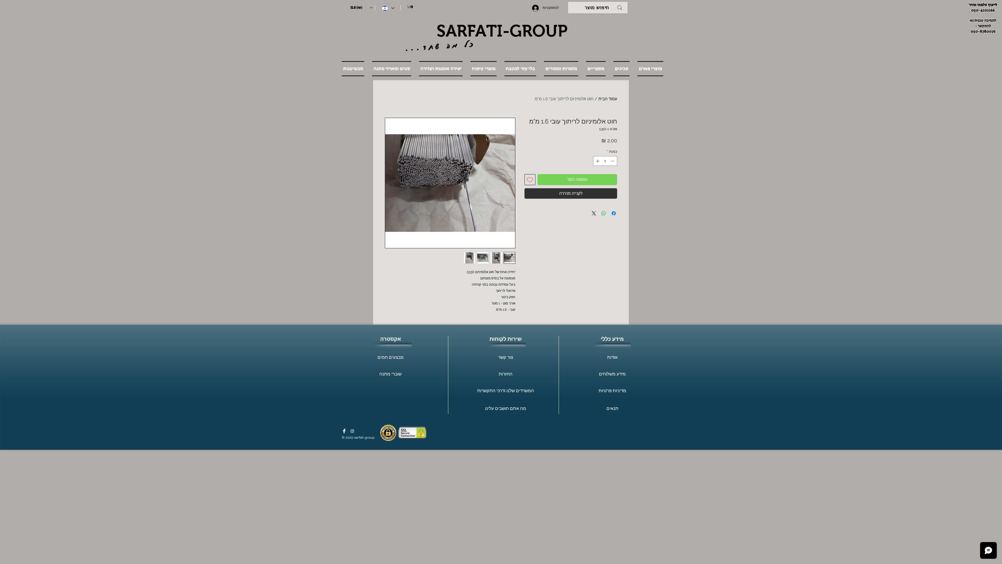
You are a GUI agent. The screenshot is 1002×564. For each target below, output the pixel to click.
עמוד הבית (607, 98)
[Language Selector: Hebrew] (388, 8)
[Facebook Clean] (344, 431)
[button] (361, 7)
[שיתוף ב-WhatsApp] (604, 213)
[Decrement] (613, 161)
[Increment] (597, 161)
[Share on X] (594, 213)
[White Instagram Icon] (352, 431)
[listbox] (361, 7)
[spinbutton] (605, 161)
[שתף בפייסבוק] (614, 213)
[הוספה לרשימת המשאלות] (529, 179)
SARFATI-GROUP (502, 31)
